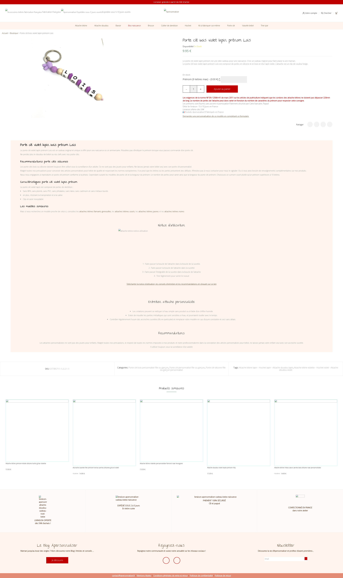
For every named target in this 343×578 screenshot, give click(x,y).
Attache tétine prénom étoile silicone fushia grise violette (26, 463)
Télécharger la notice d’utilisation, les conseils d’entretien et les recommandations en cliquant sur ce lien (172, 284)
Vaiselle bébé (248, 25)
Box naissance (134, 25)
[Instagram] (177, 560)
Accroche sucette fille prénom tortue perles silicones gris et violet (96, 467)
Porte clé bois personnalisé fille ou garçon (148, 367)
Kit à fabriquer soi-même (209, 25)
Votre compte (311, 13)
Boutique (14, 33)
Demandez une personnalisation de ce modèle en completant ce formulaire (216, 116)
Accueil (5, 33)
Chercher (327, 13)
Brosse (151, 25)
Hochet (188, 25)
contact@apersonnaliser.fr (123, 575)
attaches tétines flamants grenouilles (95, 211)
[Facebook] (316, 124)
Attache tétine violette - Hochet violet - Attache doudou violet (308, 368)
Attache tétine (81, 25)
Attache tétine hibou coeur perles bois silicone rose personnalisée (297, 467)
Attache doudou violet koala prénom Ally (221, 467)
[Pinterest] (329, 124)
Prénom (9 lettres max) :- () (201, 79)
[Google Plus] (323, 124)
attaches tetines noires (174, 211)
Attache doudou (101, 25)
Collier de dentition (169, 25)
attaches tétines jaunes (149, 211)
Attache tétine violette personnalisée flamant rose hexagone (161, 463)
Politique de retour (223, 575)
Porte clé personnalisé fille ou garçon (187, 367)
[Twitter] (310, 124)
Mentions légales (144, 575)
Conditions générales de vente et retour (170, 575)
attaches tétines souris (125, 211)
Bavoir (118, 25)
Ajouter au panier (222, 89)
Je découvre (57, 560)
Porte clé (231, 25)
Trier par (264, 25)
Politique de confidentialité (201, 575)
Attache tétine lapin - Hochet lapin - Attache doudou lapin (266, 367)
